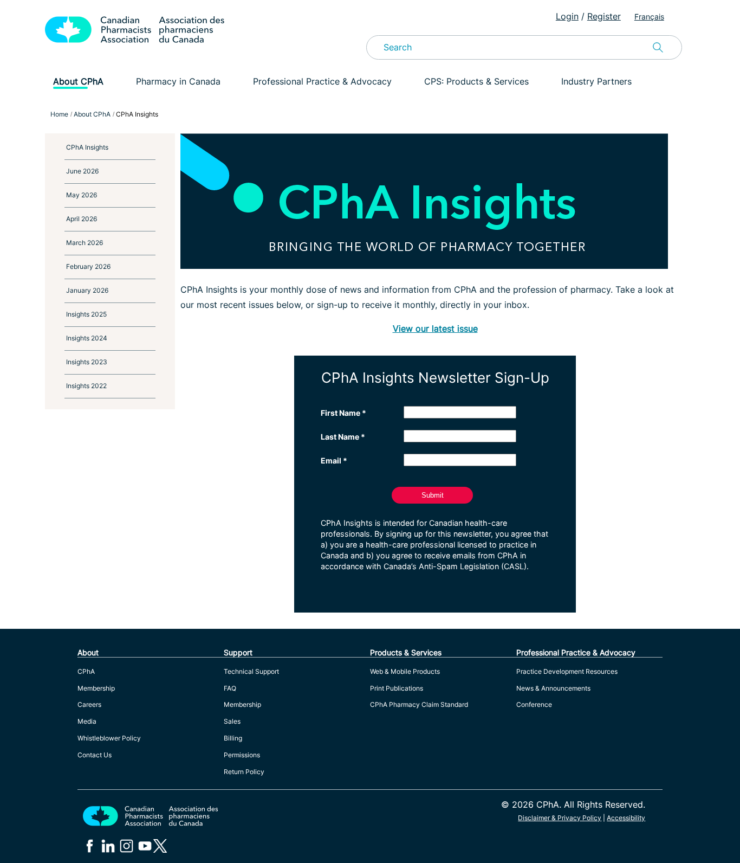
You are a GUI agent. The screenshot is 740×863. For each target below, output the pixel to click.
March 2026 (84, 243)
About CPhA (78, 81)
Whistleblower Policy (109, 738)
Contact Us (94, 755)
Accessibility (626, 818)
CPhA (86, 671)
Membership (96, 688)
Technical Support (251, 671)
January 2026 (87, 290)
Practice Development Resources (567, 671)
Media (86, 721)
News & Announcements (553, 688)
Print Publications (396, 688)
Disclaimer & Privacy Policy (559, 818)
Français (649, 16)
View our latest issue (435, 328)
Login (567, 16)
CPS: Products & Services (476, 81)
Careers (89, 704)
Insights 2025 (86, 314)
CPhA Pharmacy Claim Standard (419, 704)
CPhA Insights (87, 147)
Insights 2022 (86, 386)
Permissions (242, 755)
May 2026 (81, 195)
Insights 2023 (86, 362)
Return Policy (244, 772)
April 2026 (81, 219)
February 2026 (88, 266)
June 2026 (82, 171)
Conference (534, 704)
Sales (232, 721)
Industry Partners (596, 81)
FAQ (230, 688)
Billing (233, 738)
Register (604, 16)
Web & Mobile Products (405, 671)
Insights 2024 (86, 338)
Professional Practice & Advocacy (322, 81)
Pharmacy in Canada (178, 81)
